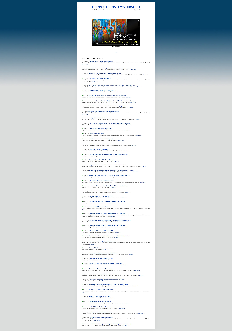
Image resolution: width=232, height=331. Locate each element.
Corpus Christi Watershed (116, 7)
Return (116, 52)
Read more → (85, 64)
